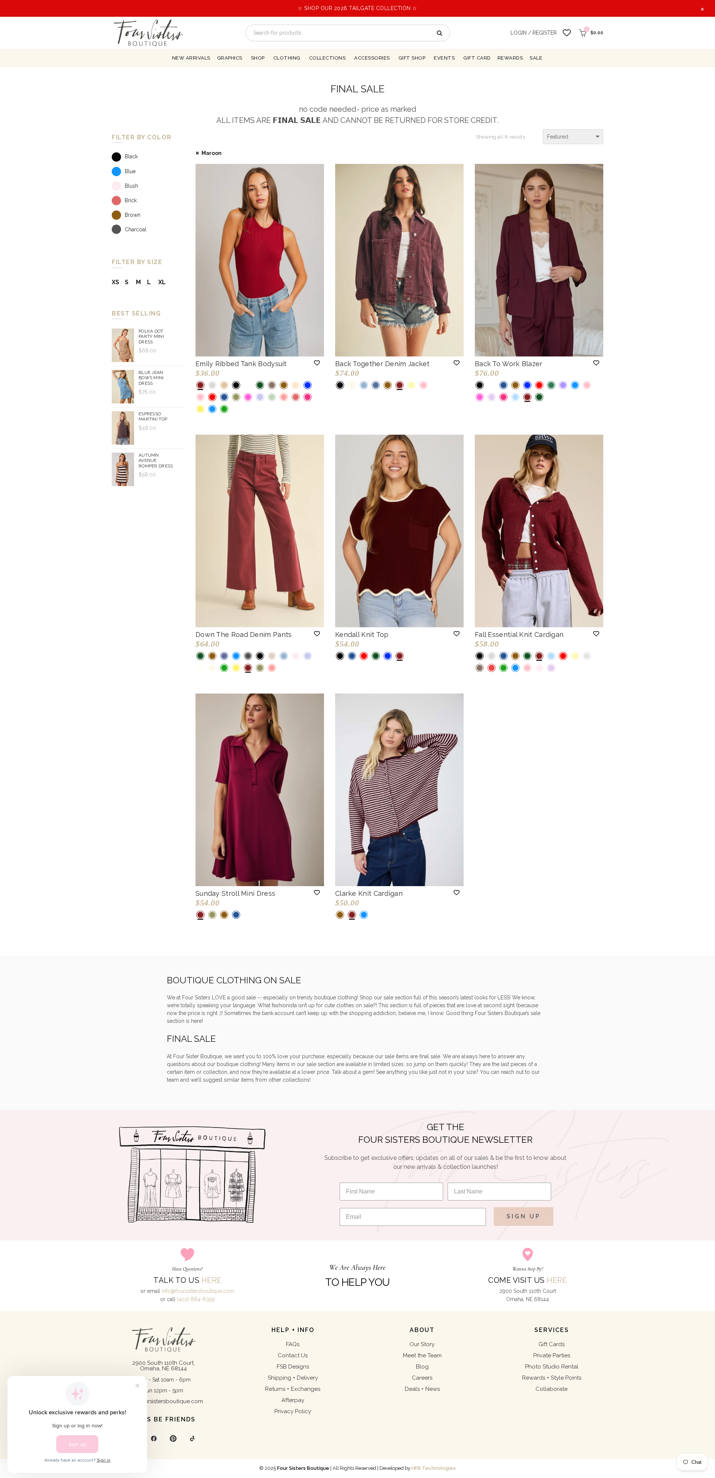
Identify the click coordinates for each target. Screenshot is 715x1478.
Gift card (477, 58)
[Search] (439, 33)
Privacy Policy (292, 1411)
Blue (130, 171)
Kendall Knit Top (362, 634)
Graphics (229, 58)
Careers (422, 1377)
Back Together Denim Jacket (382, 364)
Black (131, 156)
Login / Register (534, 33)
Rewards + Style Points (551, 1377)
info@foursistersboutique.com (198, 1291)
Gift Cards (551, 1344)
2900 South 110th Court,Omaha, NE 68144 (163, 1366)
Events (444, 58)
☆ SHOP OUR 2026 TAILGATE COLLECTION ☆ (357, 8)
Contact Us (293, 1355)
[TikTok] (192, 1438)
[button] (317, 363)
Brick (131, 200)
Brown (132, 215)
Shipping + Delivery (293, 1377)
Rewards (510, 58)
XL (162, 282)
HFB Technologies (433, 1468)
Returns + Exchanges (292, 1389)
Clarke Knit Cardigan (369, 893)
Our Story (422, 1344)
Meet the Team (422, 1355)
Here (211, 1280)
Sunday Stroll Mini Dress (235, 893)
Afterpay (293, 1400)
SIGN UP (523, 1216)
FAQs (292, 1344)
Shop (258, 58)
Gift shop (412, 58)
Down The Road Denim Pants (244, 634)
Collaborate (552, 1389)
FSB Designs (293, 1366)
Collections (327, 58)
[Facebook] (153, 1438)
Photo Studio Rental (551, 1366)
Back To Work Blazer (509, 364)
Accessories (372, 58)
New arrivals (191, 58)
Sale (536, 58)
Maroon (211, 153)
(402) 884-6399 (196, 1299)
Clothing (287, 58)
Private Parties (551, 1355)
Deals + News (422, 1389)
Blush (131, 186)
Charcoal (135, 229)
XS (115, 282)
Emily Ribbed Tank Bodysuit (241, 364)
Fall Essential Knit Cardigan (519, 634)
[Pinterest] (173, 1438)
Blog (422, 1366)
